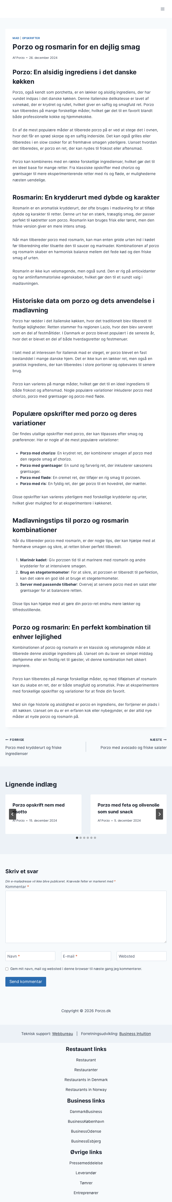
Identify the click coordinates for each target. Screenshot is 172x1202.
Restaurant (86, 1060)
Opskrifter (31, 38)
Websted (127, 956)
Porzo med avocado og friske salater (134, 744)
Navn (13, 956)
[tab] (77, 838)
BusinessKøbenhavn (86, 1121)
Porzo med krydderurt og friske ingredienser (33, 747)
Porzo (20, 57)
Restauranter (86, 1070)
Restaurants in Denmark (86, 1079)
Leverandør (86, 1173)
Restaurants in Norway (86, 1089)
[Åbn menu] (162, 8)
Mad (16, 38)
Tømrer (86, 1183)
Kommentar (17, 886)
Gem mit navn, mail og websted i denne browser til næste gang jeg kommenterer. (76, 969)
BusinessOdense (86, 1131)
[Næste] (159, 814)
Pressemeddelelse (86, 1163)
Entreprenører (86, 1193)
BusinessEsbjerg (86, 1141)
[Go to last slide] (12, 814)
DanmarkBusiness (86, 1111)
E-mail (70, 956)
